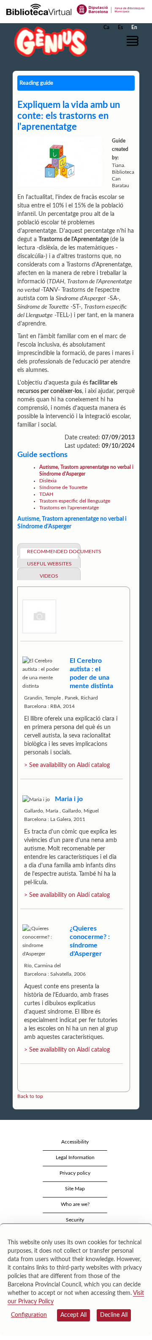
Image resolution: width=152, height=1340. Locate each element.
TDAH (46, 494)
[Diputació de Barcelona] (111, 8)
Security (75, 1219)
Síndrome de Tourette (63, 487)
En (134, 27)
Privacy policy (75, 1173)
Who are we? (75, 1204)
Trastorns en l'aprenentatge (69, 507)
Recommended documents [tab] (52, 551)
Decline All (114, 1315)
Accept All (73, 1315)
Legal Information (75, 1157)
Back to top (30, 1096)
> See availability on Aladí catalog (67, 765)
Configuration (29, 1315)
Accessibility (75, 1141)
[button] (134, 41)
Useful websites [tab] (49, 563)
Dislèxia (48, 480)
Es (120, 27)
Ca (106, 27)
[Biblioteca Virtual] (38, 8)
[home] (48, 41)
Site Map (75, 1188)
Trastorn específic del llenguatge (74, 500)
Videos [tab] (49, 576)
